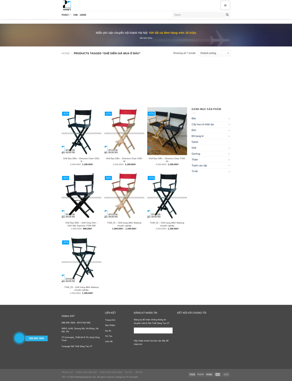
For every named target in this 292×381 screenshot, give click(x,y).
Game (195, 142)
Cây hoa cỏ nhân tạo (203, 124)
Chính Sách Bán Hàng (111, 372)
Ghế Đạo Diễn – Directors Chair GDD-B (81, 160)
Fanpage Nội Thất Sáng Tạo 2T (77, 346)
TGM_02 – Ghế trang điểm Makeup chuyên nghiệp (167, 224)
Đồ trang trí (197, 136)
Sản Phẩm (110, 325)
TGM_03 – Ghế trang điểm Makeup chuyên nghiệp (81, 288)
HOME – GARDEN (79, 14)
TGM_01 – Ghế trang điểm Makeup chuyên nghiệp (124, 224)
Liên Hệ (109, 341)
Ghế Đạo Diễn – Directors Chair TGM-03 (167, 160)
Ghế (194, 148)
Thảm (195, 159)
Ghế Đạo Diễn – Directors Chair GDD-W (124, 160)
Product (65, 14)
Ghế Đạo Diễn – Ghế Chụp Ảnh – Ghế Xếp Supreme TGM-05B (81, 224)
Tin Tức (108, 336)
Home (66, 53)
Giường (196, 153)
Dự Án (108, 331)
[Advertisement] (146, 79)
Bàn (194, 118)
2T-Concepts (132, 377)
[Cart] (225, 5)
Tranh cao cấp (199, 165)
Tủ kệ (195, 171)
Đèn (194, 130)
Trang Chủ (110, 320)
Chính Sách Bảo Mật (86, 372)
